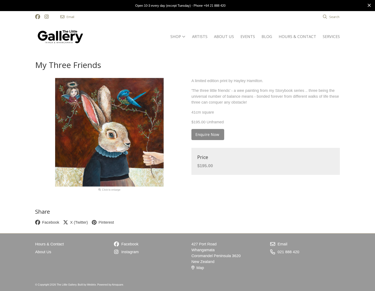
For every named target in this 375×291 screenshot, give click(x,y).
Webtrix (91, 284)
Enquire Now (207, 134)
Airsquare (117, 284)
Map (200, 268)
